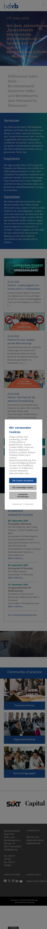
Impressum (28, 504)
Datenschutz (17, 504)
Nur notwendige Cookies (22, 487)
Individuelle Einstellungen (23, 495)
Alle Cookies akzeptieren (22, 480)
